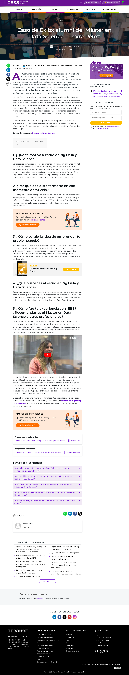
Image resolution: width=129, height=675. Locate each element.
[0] (7, 84)
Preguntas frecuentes (45, 646)
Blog (39, 66)
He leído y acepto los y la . (107, 127)
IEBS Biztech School (44, 635)
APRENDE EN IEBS (109, 9)
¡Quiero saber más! (27, 225)
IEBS (17, 66)
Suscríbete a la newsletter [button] (46, 662)
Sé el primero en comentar (33, 516)
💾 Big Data (28, 66)
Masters (69, 635)
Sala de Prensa (42, 643)
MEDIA (54, 9)
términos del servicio (113, 126)
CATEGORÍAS (36, 9)
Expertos (69, 640)
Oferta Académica (93, 2)
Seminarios (70, 646)
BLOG (20, 9)
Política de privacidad (113, 664)
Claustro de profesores (45, 637)
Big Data (64, 21)
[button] (47, 469)
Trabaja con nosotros (44, 654)
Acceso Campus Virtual (45, 651)
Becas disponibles (101, 643)
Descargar (70, 269)
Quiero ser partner (101, 646)
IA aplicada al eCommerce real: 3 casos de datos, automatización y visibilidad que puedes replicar (107, 93)
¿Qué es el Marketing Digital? (29, 576)
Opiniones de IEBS (43, 648)
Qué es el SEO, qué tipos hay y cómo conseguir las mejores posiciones (64, 565)
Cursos (68, 643)
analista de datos (37, 220)
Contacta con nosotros (103, 637)
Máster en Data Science (43, 133)
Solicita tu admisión (102, 640)
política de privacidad (101, 128)
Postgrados (70, 637)
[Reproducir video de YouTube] (47, 354)
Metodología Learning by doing (48, 640)
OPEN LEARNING (73, 9)
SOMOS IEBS (90, 9)
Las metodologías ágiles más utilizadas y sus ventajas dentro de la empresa (31, 564)
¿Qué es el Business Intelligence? (65, 553)
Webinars (69, 648)
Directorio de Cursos (73, 651)
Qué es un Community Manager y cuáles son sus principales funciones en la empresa (31, 549)
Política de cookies (98, 664)
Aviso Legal (86, 664)
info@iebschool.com (19, 636)
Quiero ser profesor (43, 656)
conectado (41, 599)
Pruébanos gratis (112, 2)
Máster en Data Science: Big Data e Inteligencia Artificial (41, 441)
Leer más (26, 527)
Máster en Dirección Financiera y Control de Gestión (39, 452)
